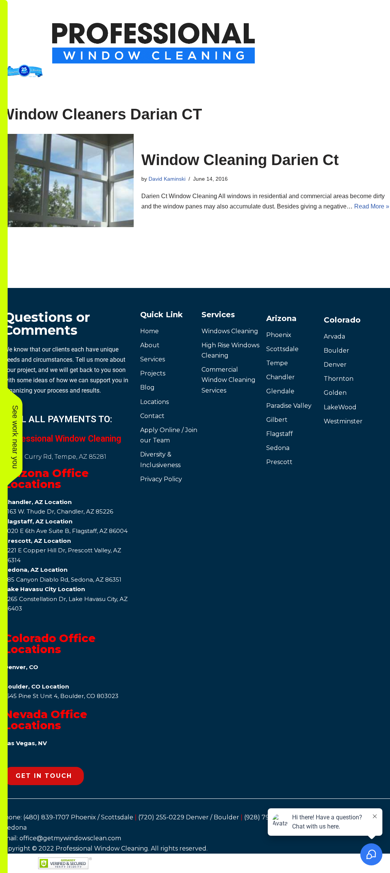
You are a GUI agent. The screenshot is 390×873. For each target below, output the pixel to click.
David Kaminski (167, 179)
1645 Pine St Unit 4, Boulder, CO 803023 (61, 696)
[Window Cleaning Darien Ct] (67, 180)
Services (218, 314)
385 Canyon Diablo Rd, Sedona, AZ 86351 (62, 579)
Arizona (281, 318)
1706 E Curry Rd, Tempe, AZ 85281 (55, 456)
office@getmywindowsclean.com (70, 838)
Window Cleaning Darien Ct (240, 159)
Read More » (371, 206)
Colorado (342, 319)
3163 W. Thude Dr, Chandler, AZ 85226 (58, 511)
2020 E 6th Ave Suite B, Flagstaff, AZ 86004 (66, 530)
